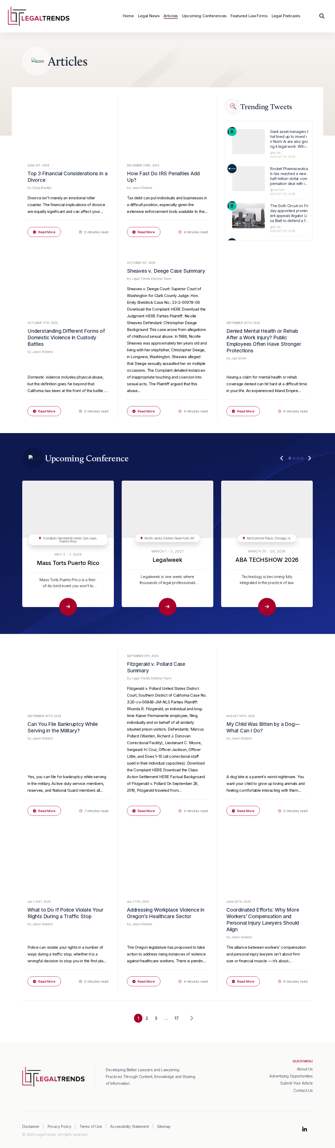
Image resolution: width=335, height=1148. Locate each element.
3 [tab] (298, 458)
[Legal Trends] (38, 15)
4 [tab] (302, 458)
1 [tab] (289, 458)
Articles (171, 16)
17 (176, 1018)
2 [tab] (294, 458)
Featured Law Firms (249, 16)
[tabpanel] (68, 548)
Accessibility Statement (129, 1126)
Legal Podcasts (286, 16)
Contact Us (303, 1090)
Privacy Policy (59, 1126)
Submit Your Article (296, 1083)
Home (128, 16)
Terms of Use (91, 1126)
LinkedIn (305, 1129)
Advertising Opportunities (291, 1076)
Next (309, 458)
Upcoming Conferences (204, 16)
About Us (305, 1069)
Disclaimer (31, 1126)
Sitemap (164, 1126)
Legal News (149, 16)
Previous (281, 458)
